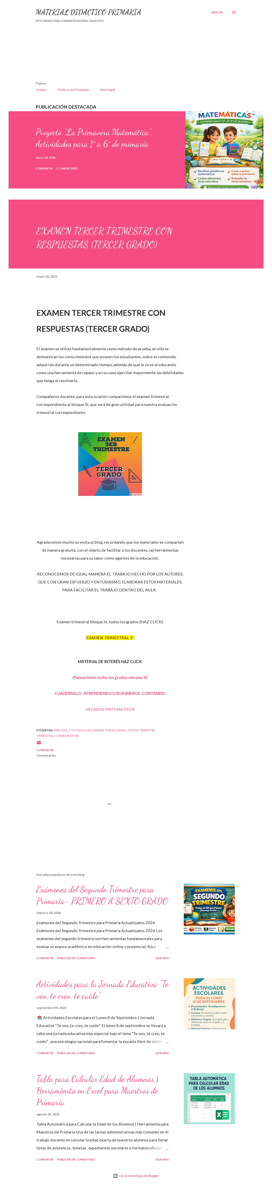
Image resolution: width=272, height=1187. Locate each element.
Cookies (41, 89)
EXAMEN (98, 730)
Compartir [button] (44, 168)
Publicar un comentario (76, 958)
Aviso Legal (107, 89)
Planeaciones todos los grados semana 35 (110, 677)
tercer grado (115, 730)
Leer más (162, 958)
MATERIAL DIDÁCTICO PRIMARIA (88, 12)
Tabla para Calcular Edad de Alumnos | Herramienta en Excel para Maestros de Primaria (97, 1090)
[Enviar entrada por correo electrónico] (38, 744)
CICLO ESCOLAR (80, 730)
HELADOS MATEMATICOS (110, 709)
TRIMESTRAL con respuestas (57, 735)
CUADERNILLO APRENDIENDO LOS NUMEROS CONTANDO (110, 693)
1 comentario (67, 168)
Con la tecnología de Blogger (138, 1176)
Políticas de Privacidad (73, 89)
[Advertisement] (119, 54)
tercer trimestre (141, 730)
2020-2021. (61, 730)
